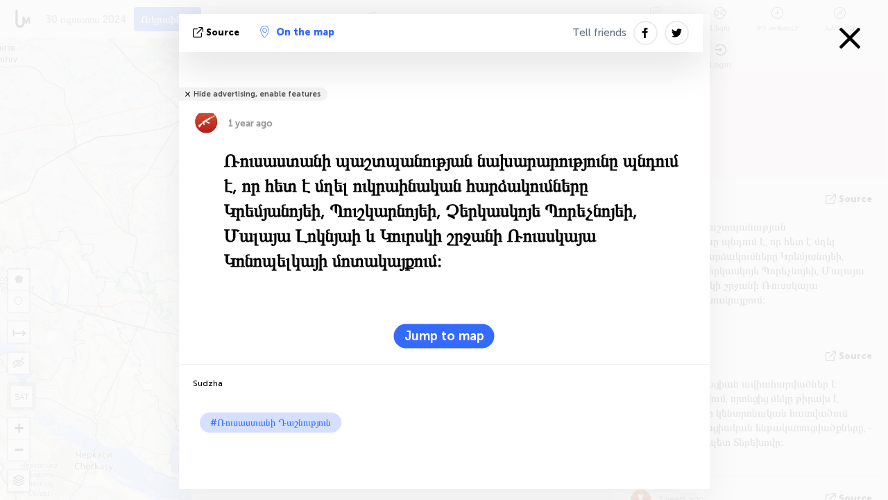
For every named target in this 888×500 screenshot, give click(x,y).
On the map (305, 32)
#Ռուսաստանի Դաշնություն (270, 422)
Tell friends (599, 32)
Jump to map (444, 336)
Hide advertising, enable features (257, 94)
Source (222, 32)
